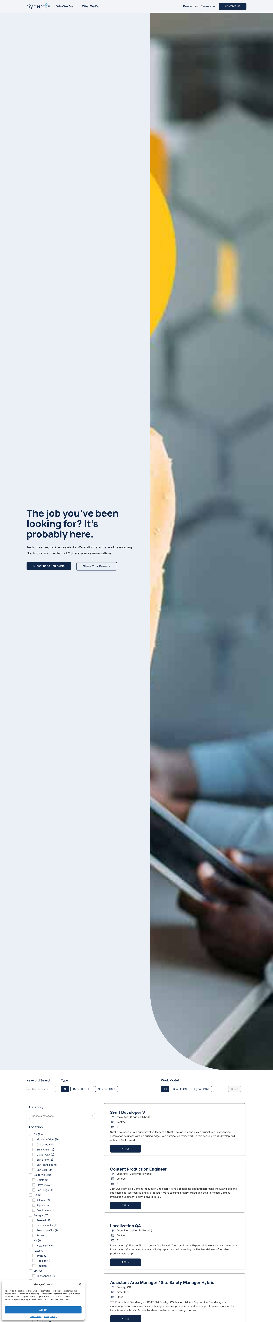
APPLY (125, 1148)
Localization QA (125, 1225)
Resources (190, 6)
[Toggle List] (92, 1116)
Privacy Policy (50, 1316)
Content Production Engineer (138, 1169)
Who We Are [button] (64, 6)
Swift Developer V (127, 1112)
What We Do (90, 6)
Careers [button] (206, 6)
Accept (43, 1309)
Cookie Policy (36, 1316)
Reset (234, 1089)
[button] (80, 1284)
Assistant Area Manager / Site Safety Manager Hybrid (162, 1282)
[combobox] (59, 1116)
